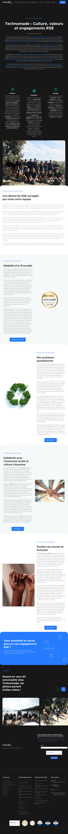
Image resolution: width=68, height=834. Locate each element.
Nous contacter (5, 786)
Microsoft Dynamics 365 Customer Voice (25, 798)
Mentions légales (31, 830)
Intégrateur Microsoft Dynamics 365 (41, 781)
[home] (7, 2)
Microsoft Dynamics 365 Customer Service (25, 792)
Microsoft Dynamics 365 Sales (25, 786)
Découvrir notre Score (18, 339)
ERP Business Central (23, 782)
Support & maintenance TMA (41, 794)
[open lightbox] (34, 164)
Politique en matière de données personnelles (44, 830)
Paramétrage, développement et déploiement (41, 792)
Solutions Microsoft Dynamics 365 (42, 800)
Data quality (37, 796)
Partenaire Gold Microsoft (7, 782)
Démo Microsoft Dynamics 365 (8, 784)
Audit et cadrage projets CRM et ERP (41, 789)
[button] (33, 2)
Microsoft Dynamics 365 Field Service (24, 795)
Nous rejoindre (50, 440)
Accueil (15, 2)
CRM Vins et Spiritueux (23, 811)
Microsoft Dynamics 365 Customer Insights (25, 789)
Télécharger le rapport (49, 648)
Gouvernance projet (39, 783)
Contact (62, 2)
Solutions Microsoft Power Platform (40, 803)
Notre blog (4, 790)
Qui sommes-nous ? (6, 780)
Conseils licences (38, 798)
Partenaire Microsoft (22, 2)
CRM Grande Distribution (24, 813)
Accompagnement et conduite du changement (41, 786)
